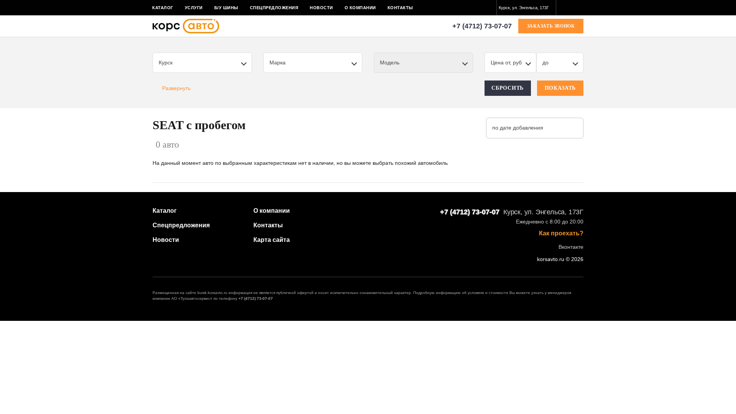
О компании (360, 7)
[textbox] (526, 7)
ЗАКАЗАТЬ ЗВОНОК (551, 26)
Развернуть (176, 88)
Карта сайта (271, 240)
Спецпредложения (274, 7)
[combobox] (526, 7)
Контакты (400, 7)
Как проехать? (561, 233)
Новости (321, 7)
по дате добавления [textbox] (517, 128)
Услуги (194, 7)
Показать (560, 88)
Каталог (162, 7)
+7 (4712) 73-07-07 (482, 26)
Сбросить (507, 88)
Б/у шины (226, 7)
